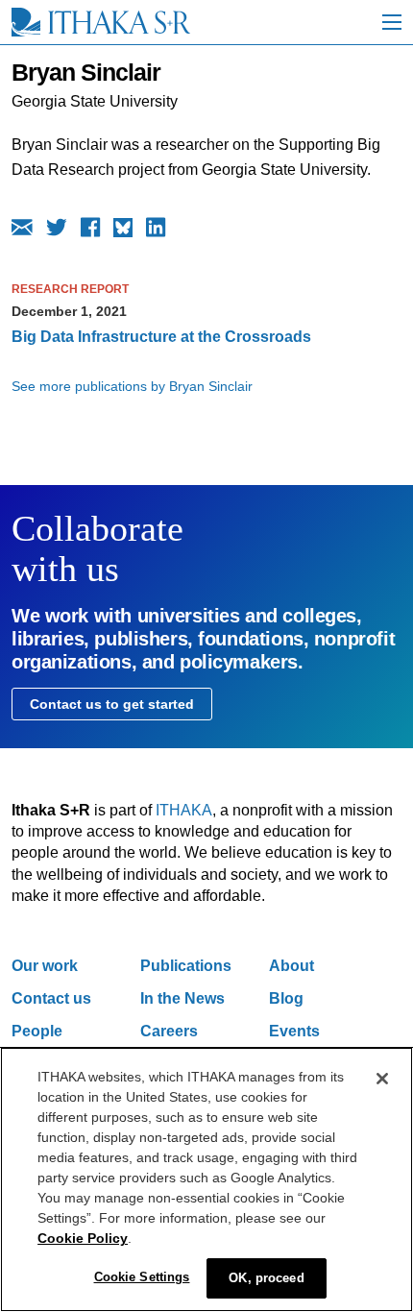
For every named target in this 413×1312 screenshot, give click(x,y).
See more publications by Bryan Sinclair (132, 386)
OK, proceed (266, 1278)
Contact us (51, 998)
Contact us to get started (112, 704)
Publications (185, 966)
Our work (45, 966)
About (291, 966)
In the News (182, 998)
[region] (206, 1179)
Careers (169, 1031)
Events (294, 1031)
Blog (286, 998)
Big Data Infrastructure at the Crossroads (161, 336)
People (37, 1031)
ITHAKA (184, 810)
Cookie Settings (142, 1277)
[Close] (382, 1078)
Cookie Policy (82, 1238)
